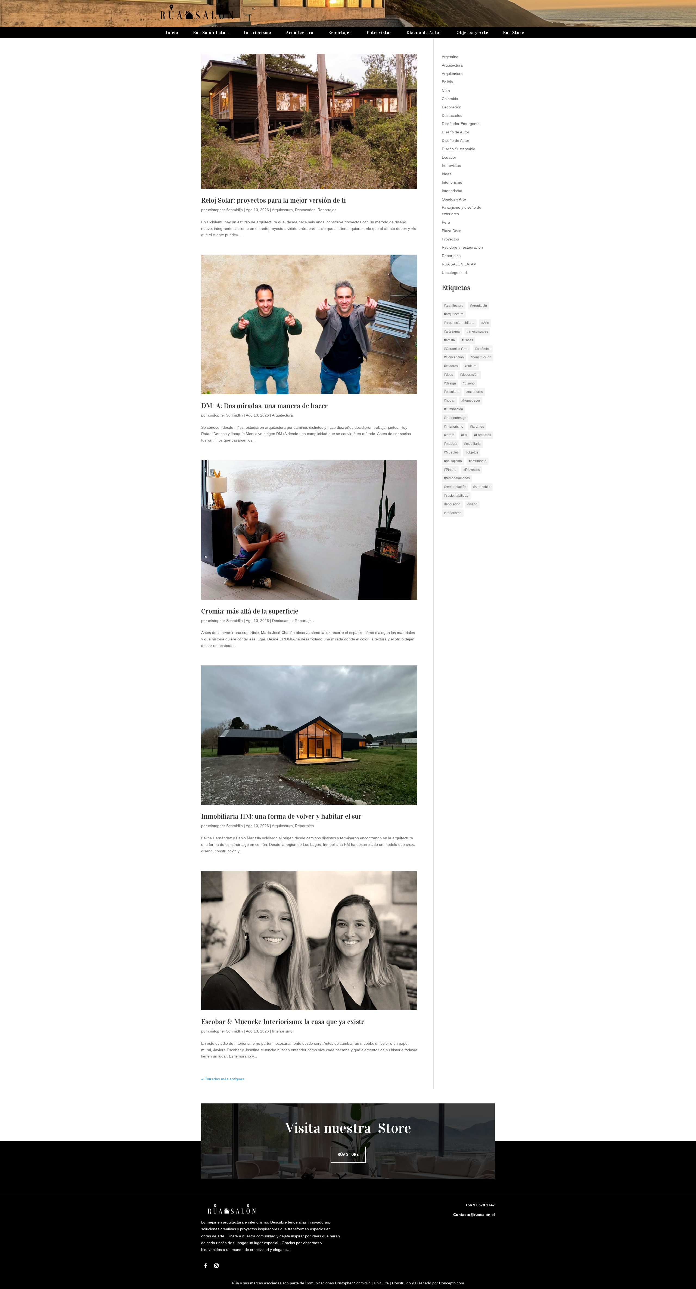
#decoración (469, 375)
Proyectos (450, 239)
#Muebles (451, 452)
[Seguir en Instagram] (216, 1265)
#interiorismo (453, 426)
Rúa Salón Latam (211, 33)
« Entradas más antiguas (222, 1079)
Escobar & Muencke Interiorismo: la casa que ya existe (283, 1022)
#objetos (471, 452)
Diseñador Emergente (461, 123)
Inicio (172, 33)
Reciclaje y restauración (462, 247)
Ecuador (449, 157)
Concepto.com (451, 1283)
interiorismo (452, 513)
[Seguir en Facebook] (205, 1265)
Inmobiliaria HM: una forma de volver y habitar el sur (281, 816)
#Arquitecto (478, 306)
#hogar (449, 400)
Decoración (451, 107)
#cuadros (451, 366)
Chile (446, 90)
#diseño (469, 383)
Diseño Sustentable (458, 149)
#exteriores (474, 392)
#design (450, 383)
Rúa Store (513, 33)
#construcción (481, 357)
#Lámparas (482, 435)
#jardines (477, 426)
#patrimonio (477, 461)
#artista (449, 340)
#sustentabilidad (456, 496)
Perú (446, 222)
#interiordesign (455, 418)
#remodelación (455, 487)
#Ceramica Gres (456, 349)
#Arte (485, 323)
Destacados (305, 210)
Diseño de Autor (424, 33)
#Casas (467, 340)
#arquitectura (454, 314)
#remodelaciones (457, 478)
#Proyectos (471, 470)
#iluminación (453, 409)
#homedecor (470, 400)
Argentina (450, 57)
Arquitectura (299, 33)
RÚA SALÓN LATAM (459, 264)
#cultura (471, 366)
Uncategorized (454, 272)
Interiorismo (257, 33)
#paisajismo (453, 461)
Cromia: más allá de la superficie (249, 611)
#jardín (449, 435)
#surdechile (481, 487)
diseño (472, 504)
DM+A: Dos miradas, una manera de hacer (264, 406)
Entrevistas (379, 33)
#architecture (453, 306)
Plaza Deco (451, 231)
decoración (452, 504)
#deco (448, 375)
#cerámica (482, 349)
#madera (450, 444)
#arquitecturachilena (459, 323)
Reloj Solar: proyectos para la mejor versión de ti (273, 200)
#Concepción (454, 357)
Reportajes (340, 33)
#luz (464, 435)
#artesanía (452, 331)
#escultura (451, 392)
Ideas (446, 174)
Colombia (450, 98)
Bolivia (447, 82)
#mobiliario (472, 444)
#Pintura (450, 470)
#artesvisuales (477, 331)
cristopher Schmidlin (225, 210)
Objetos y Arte (472, 33)
